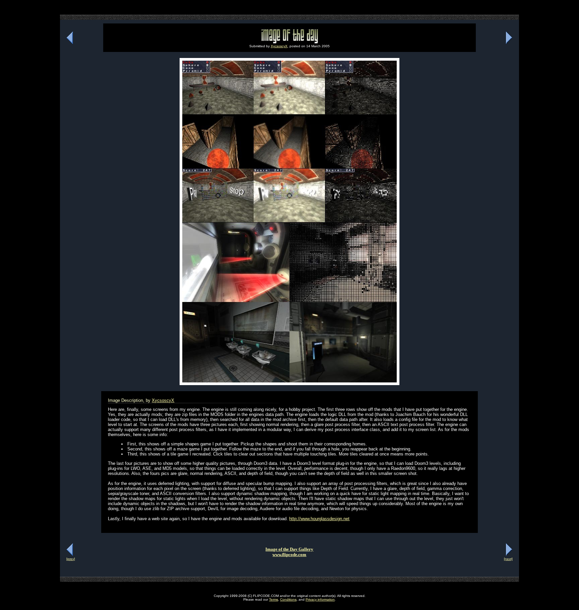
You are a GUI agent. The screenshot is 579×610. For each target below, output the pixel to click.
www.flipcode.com (289, 554)
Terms (273, 599)
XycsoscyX (279, 46)
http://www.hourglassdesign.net (319, 518)
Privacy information (320, 599)
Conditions (288, 599)
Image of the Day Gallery (289, 549)
